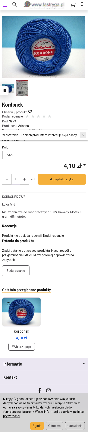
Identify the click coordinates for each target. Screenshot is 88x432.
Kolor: (6, 147)
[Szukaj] (14, 5)
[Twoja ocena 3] (38, 117)
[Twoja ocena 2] (33, 117)
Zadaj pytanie (16, 270)
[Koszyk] (73, 5)
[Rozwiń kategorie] (5, 5)
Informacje (12, 364)
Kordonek (21, 331)
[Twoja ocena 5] (49, 117)
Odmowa (54, 426)
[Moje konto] (82, 5)
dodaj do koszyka (61, 179)
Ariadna (23, 126)
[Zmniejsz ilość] (24, 179)
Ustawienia (74, 426)
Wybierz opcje (21, 346)
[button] (43, 47)
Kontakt (10, 377)
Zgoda (37, 426)
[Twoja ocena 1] (27, 117)
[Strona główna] (44, 5)
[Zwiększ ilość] (7, 179)
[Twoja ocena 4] (44, 117)
